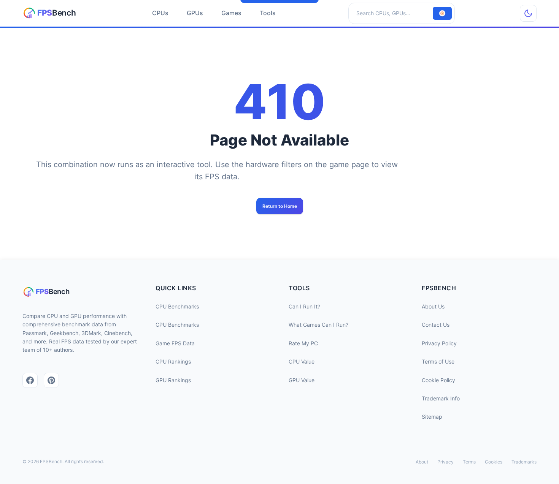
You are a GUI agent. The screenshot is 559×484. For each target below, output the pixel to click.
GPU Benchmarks (177, 324)
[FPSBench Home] (50, 13)
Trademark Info (441, 398)
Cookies (493, 462)
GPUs (195, 13)
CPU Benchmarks (177, 306)
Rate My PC (303, 343)
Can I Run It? (304, 306)
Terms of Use (438, 361)
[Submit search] (442, 13)
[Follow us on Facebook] (30, 380)
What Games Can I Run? (318, 324)
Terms (469, 462)
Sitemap (432, 416)
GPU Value (301, 380)
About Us (433, 306)
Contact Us (435, 324)
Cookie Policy (438, 380)
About (422, 462)
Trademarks (524, 462)
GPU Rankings (173, 380)
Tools (268, 13)
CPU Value (301, 361)
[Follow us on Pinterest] (51, 380)
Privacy (445, 462)
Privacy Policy (439, 343)
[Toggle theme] (528, 13)
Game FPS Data (175, 343)
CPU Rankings (173, 361)
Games (231, 13)
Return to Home (279, 206)
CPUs (160, 13)
